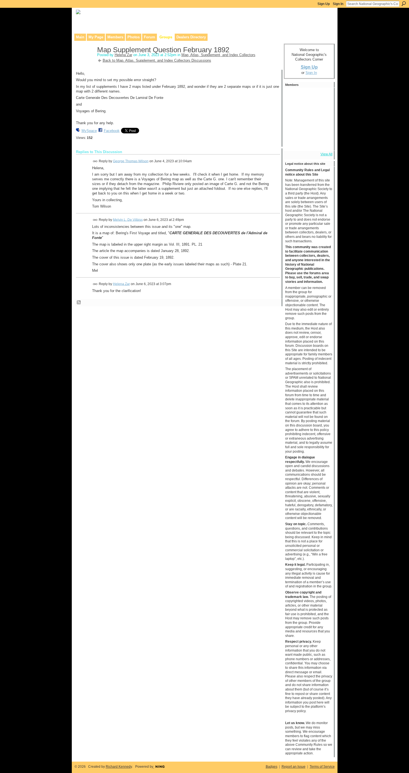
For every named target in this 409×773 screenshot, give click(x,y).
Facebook (112, 131)
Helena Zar (123, 55)
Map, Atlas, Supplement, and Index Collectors (218, 55)
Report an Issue (293, 767)
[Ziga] (307, 96)
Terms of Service (322, 767)
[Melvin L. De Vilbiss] (307, 111)
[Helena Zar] (85, 61)
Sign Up (323, 4)
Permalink (95, 161)
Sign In (338, 4)
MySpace (89, 131)
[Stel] (292, 111)
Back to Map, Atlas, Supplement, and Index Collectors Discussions (157, 60)
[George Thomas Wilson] (292, 96)
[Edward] (307, 141)
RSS (79, 302)
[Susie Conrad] (322, 126)
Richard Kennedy (119, 767)
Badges (271, 767)
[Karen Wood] (292, 141)
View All (326, 154)
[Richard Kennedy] (322, 111)
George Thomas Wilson (131, 161)
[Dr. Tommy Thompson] (322, 141)
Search (403, 3)
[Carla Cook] (292, 126)
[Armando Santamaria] (307, 126)
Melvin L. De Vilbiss (128, 219)
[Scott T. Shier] (322, 96)
